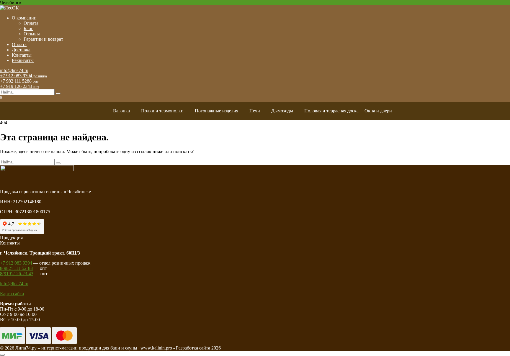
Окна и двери (378, 110)
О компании (24, 17)
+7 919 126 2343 (19, 86)
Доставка (21, 49)
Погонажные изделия (216, 110)
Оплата (31, 23)
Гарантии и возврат (43, 39)
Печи (254, 110)
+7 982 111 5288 (19, 80)
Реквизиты (23, 60)
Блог (28, 28)
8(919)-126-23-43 (16, 273)
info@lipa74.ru (14, 70)
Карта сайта (12, 293)
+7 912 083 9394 (23, 75)
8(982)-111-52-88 (16, 268)
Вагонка (121, 110)
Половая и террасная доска (331, 110)
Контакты (22, 55)
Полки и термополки (162, 110)
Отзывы (32, 33)
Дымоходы (282, 110)
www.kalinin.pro (156, 347)
